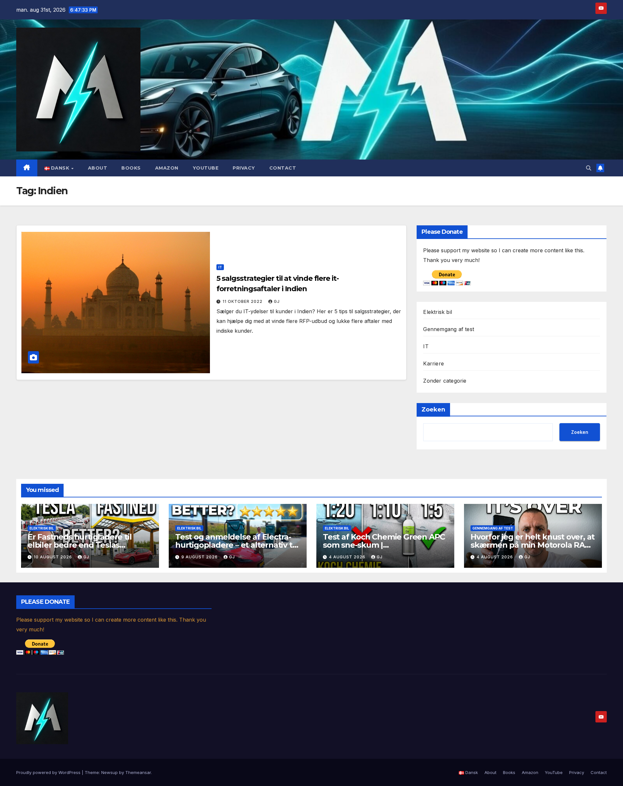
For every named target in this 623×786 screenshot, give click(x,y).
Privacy (244, 168)
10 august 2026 (53, 556)
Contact (282, 168)
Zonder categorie (444, 380)
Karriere (433, 363)
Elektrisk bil (437, 312)
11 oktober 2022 (243, 301)
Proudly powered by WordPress (49, 772)
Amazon (166, 168)
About (97, 168)
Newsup (109, 772)
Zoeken (433, 409)
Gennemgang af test (448, 329)
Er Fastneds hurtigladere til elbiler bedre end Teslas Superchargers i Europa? (79, 545)
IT (220, 267)
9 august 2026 (200, 556)
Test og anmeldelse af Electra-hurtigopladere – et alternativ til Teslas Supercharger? (235, 545)
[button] (588, 168)
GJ (277, 301)
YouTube (206, 168)
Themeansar (138, 772)
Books (131, 168)
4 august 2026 (348, 556)
